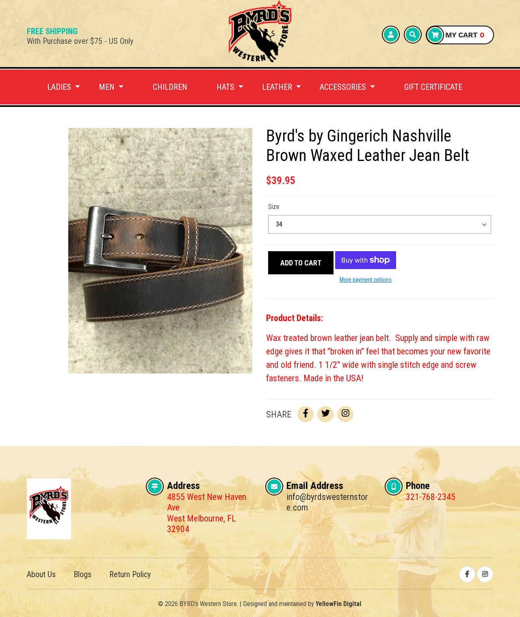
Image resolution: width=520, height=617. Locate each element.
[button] (63, 87)
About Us (41, 574)
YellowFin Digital (338, 604)
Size (274, 207)
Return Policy (130, 574)
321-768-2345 (430, 497)
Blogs (82, 574)
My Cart (464, 34)
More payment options (366, 279)
